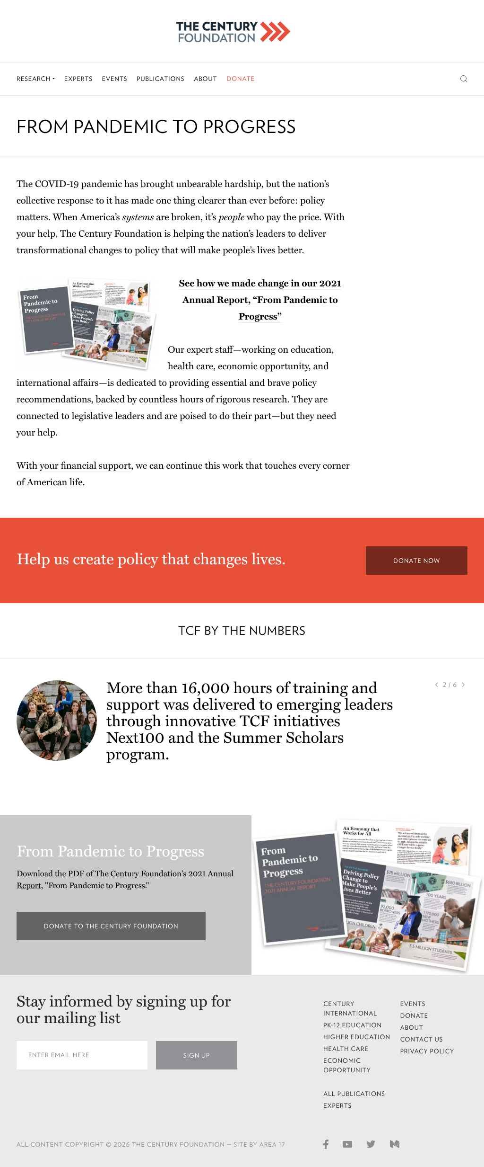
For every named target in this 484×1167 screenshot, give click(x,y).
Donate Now (416, 560)
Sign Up (196, 1055)
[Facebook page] (325, 1144)
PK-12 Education (352, 1025)
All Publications (354, 1093)
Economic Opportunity (347, 1065)
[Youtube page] (347, 1144)
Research (34, 78)
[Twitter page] (371, 1144)
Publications (160, 78)
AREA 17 (272, 1144)
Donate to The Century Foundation (125, 926)
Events (115, 78)
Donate (240, 78)
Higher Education (356, 1037)
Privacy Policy (427, 1051)
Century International (350, 1008)
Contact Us (421, 1039)
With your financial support (74, 466)
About (205, 78)
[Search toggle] (463, 78)
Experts (78, 78)
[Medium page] (394, 1144)
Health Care (346, 1048)
